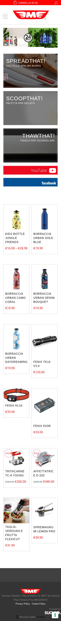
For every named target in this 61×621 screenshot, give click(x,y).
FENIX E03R (42, 426)
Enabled (41, 617)
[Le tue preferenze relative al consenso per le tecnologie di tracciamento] (55, 615)
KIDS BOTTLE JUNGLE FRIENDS (15, 238)
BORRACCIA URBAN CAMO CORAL (15, 297)
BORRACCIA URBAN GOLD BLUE (43, 238)
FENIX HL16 (13, 405)
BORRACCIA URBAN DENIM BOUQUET (44, 297)
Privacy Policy (23, 603)
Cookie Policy (38, 603)
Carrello (28, 3)
